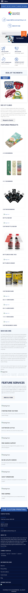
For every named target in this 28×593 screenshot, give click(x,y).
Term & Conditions (5, 572)
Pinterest (13, 6)
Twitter (8, 6)
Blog (2, 578)
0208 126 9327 (4, 526)
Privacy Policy (4, 569)
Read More (3, 547)
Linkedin (19, 6)
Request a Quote (8, 120)
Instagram (24, 6)
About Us (3, 565)
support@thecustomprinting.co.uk (16, 20)
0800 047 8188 (16, 26)
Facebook (3, 6)
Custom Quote (4, 575)
